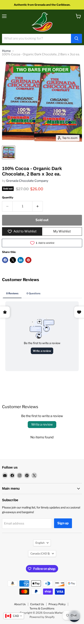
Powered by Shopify (42, 617)
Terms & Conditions (42, 608)
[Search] (76, 38)
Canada (40, 553)
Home (6, 51)
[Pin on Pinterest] (28, 260)
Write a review (42, 424)
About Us (20, 604)
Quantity (7, 197)
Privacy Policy (57, 604)
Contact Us (37, 604)
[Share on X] (13, 260)
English (40, 542)
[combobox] (13, 616)
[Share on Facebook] (5, 260)
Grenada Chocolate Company (27, 181)
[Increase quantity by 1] (37, 206)
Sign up (63, 523)
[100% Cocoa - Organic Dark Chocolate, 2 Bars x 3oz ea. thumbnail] (8, 152)
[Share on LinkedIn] (21, 260)
